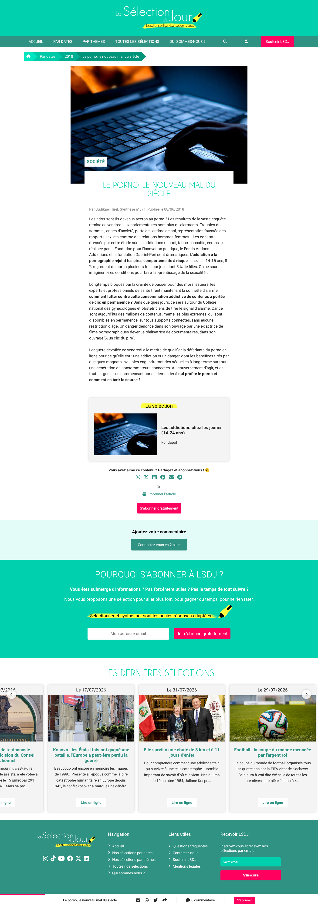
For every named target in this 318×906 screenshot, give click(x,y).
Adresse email (129, 451)
